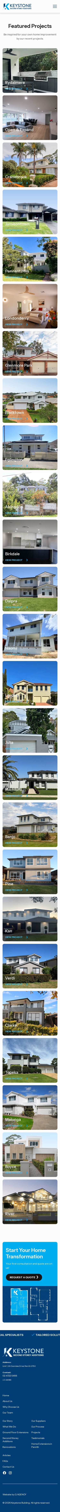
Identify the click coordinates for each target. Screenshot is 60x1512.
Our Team (8, 1412)
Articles (6, 1455)
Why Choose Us (11, 1406)
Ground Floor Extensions (15, 1432)
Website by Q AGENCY (14, 1494)
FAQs (5, 1461)
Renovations (9, 1447)
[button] (54, 6)
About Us (7, 1401)
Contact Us (8, 1466)
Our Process (37, 1426)
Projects (35, 1432)
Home (6, 1395)
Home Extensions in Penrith (41, 1445)
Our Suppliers (38, 1420)
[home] (17, 6)
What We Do (9, 1426)
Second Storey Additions (10, 1440)
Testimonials (37, 1438)
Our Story (7, 1420)
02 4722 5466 (10, 1375)
